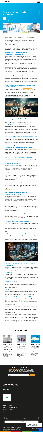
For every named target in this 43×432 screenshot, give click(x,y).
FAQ (3, 401)
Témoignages (5, 409)
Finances (10, 405)
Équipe (4, 411)
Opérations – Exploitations (13, 407)
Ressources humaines (12, 409)
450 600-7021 (7, 390)
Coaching (4, 405)
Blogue (4, 403)
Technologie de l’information (13, 411)
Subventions (4, 407)
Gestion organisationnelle (12, 401)
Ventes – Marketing (11, 403)
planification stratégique (27, 88)
